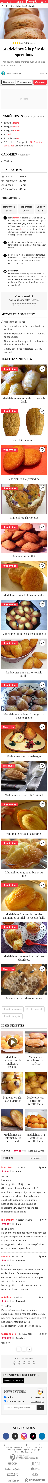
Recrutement (40, 1445)
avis (33, 43)
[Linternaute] (12, 1469)
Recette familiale (34, 1009)
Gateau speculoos (13, 348)
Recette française (12, 1016)
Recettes (10, 6)
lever (22, 229)
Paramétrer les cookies (33, 1447)
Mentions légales (22, 1450)
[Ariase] (12, 1480)
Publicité (30, 1445)
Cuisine (9, 1397)
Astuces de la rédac (15, 1401)
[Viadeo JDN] (35, 1474)
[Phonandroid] (35, 1480)
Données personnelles (14, 1447)
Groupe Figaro (36, 1450)
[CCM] (12, 1463)
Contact (22, 1445)
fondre (16, 217)
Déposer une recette (13, 1380)
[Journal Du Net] (35, 1463)
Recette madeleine (13, 326)
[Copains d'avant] (12, 1474)
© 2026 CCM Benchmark (24, 1452)
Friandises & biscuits (25, 6)
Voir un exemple (37, 1397)
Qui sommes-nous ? (11, 1445)
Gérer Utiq (11, 1450)
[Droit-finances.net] (35, 1469)
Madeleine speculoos (14, 321)
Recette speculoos (13, 1009)
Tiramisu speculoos (14, 333)
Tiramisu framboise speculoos (19, 341)
